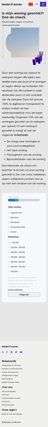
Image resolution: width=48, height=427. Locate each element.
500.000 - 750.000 (18, 267)
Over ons (5, 395)
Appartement (16, 213)
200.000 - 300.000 (18, 252)
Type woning (14, 207)
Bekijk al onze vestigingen (12, 414)
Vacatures (6, 401)
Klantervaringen (8, 405)
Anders (13, 232)
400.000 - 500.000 (18, 262)
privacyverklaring (15, 290)
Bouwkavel (15, 222)
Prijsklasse (13, 237)
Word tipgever (7, 379)
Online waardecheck (10, 372)
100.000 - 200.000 (18, 247)
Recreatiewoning (18, 227)
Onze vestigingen (9, 391)
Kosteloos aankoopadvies (12, 369)
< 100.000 (15, 243)
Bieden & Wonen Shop (10, 382)
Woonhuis (14, 218)
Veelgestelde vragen (10, 375)
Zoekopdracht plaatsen (11, 365)
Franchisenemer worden (11, 398)
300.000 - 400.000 (18, 257)
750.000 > (15, 272)
